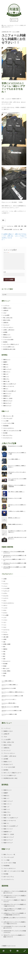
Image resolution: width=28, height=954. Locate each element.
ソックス (5, 607)
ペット (4, 624)
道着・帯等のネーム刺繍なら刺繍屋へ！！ (16, 491)
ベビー (4, 622)
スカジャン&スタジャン (8, 428)
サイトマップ (6, 325)
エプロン (5, 593)
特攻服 (4, 666)
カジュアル (5, 595)
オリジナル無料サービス (8, 346)
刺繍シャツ (5, 366)
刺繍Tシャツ (6, 376)
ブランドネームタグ (7, 418)
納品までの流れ (6, 320)
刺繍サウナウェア (7, 405)
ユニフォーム (10, 25)
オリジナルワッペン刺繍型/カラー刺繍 (12, 559)
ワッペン (5, 632)
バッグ (4, 617)
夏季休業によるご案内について (14, 517)
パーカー (5, 620)
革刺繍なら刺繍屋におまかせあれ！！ (15, 524)
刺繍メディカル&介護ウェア (9, 391)
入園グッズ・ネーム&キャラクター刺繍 (12, 430)
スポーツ (5, 605)
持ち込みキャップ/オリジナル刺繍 (14, 498)
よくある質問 (6, 315)
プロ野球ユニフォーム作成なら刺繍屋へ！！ (16, 511)
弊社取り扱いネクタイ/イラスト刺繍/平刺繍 (10, 706)
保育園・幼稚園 (6, 644)
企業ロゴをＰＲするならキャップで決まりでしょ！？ (20, 236)
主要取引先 (5, 322)
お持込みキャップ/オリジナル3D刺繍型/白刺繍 (13, 551)
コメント (6, 252)
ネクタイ (5, 612)
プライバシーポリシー (8, 327)
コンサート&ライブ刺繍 (8, 423)
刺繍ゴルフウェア (7, 403)
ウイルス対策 (6, 588)
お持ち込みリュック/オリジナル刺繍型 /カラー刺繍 (11, 710)
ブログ (4, 313)
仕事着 (15, 226)
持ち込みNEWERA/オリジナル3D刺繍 (15, 446)
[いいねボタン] (3, 220)
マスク (4, 627)
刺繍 (21, 229)
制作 (22, 226)
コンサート (5, 598)
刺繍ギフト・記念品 (7, 398)
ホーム (4, 25)
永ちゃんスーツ (6, 661)
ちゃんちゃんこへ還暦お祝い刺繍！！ (9, 703)
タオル (4, 610)
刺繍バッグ (5, 374)
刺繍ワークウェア (7, 369)
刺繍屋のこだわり (7, 308)
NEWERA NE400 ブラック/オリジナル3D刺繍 (15, 930)
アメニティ (5, 583)
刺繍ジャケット (6, 371)
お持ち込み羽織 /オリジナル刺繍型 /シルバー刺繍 (14, 567)
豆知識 (4, 673)
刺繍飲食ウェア (6, 396)
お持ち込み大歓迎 (8, 229)
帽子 (4, 656)
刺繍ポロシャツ (6, 359)
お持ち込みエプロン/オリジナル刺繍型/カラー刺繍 (14, 563)
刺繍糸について (6, 334)
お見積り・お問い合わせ (8, 329)
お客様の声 (5, 310)
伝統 (19, 226)
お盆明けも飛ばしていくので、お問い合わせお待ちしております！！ (8, 236)
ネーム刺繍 (5, 615)
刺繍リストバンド (7, 393)
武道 (4, 658)
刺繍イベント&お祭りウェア (9, 383)
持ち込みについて (7, 337)
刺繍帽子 (5, 362)
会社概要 (5, 332)
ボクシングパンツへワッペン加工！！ (9, 699)
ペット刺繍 (5, 420)
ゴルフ (4, 600)
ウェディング (6, 590)
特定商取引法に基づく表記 (9, 349)
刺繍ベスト (5, 388)
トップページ (6, 305)
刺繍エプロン (6, 379)
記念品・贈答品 (6, 671)
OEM (4, 581)
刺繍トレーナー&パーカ (8, 386)
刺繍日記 (5, 649)
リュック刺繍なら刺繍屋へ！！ (14, 459)
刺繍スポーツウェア (7, 400)
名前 (5, 272)
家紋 (4, 654)
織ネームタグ (6, 668)
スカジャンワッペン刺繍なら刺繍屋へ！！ (10, 684)
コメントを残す (15, 31)
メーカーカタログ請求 (8, 339)
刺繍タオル (5, 364)
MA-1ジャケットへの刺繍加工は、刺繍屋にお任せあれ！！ (13, 692)
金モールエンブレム (7, 435)
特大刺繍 (5, 433)
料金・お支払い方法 (7, 317)
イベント (5, 586)
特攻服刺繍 (5, 425)
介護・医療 (5, 637)
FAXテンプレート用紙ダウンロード (11, 344)
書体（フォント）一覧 (8, 416)
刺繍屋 (4, 945)
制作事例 (5, 342)
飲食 (4, 675)
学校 (4, 651)
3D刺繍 (4, 578)
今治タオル (5, 634)
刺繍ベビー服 (6, 381)
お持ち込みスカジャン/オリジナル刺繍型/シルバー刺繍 (12, 695)
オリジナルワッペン (7, 437)
